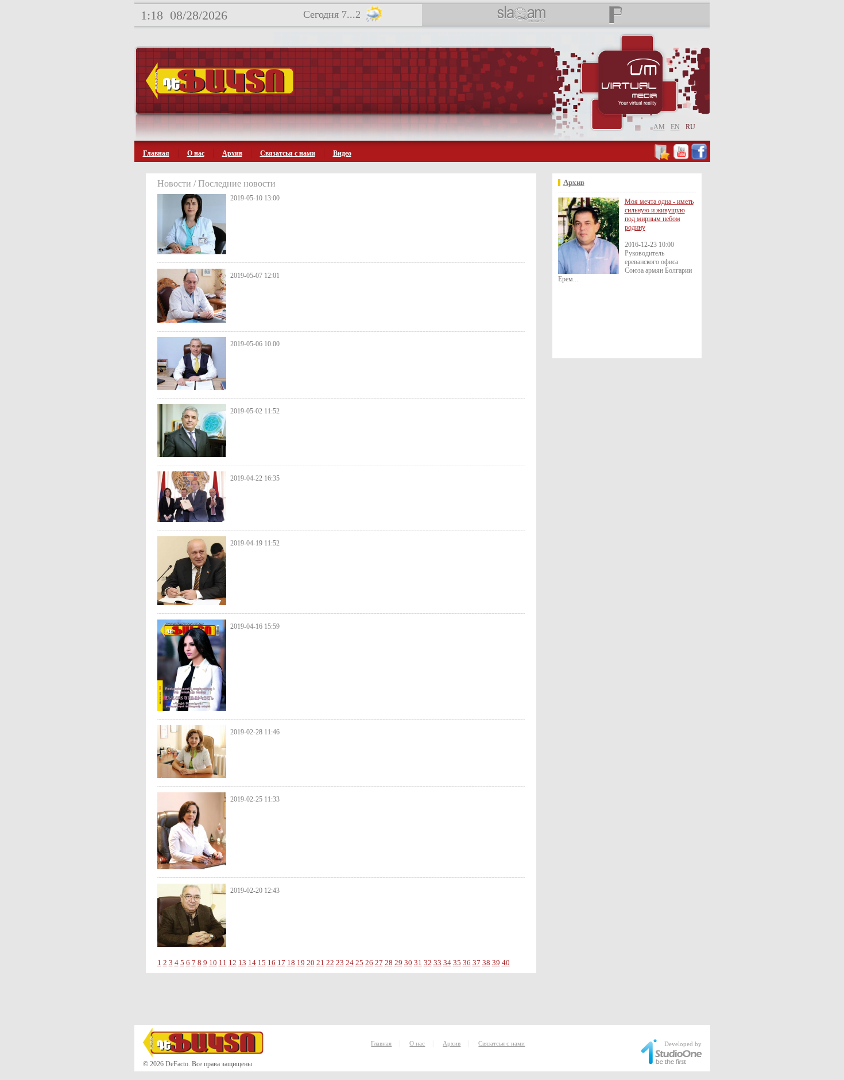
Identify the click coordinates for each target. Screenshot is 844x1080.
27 (379, 962)
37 (477, 962)
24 (350, 962)
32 (428, 962)
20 (311, 962)
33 (437, 962)
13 (242, 962)
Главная (156, 153)
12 (233, 962)
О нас (195, 153)
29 (398, 962)
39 (496, 962)
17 (281, 962)
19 (301, 962)
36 (467, 962)
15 (262, 962)
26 (369, 962)
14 (252, 962)
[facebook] (699, 158)
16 (272, 962)
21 (320, 962)
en (675, 127)
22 (330, 962)
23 (340, 962)
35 (457, 962)
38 (486, 962)
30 (408, 962)
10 (213, 962)
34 (447, 962)
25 (359, 962)
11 (223, 962)
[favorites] (663, 158)
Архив (232, 153)
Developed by (683, 1043)
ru (690, 127)
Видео (342, 153)
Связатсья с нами (287, 153)
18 (291, 962)
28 (389, 962)
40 (506, 962)
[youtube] (681, 158)
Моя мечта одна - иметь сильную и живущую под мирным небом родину (659, 214)
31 (418, 962)
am (659, 127)
